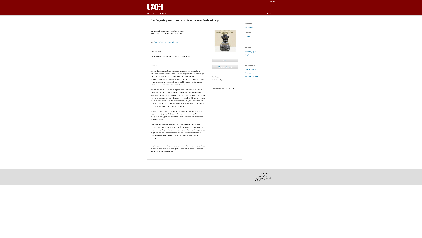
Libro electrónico (224, 67)
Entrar (272, 2)
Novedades (249, 27)
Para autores (249, 73)
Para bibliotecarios (251, 76)
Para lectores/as (250, 70)
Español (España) (251, 52)
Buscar (270, 13)
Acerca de (161, 13)
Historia (248, 36)
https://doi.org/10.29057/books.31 (166, 42)
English (247, 55)
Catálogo (150, 13)
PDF (224, 60)
